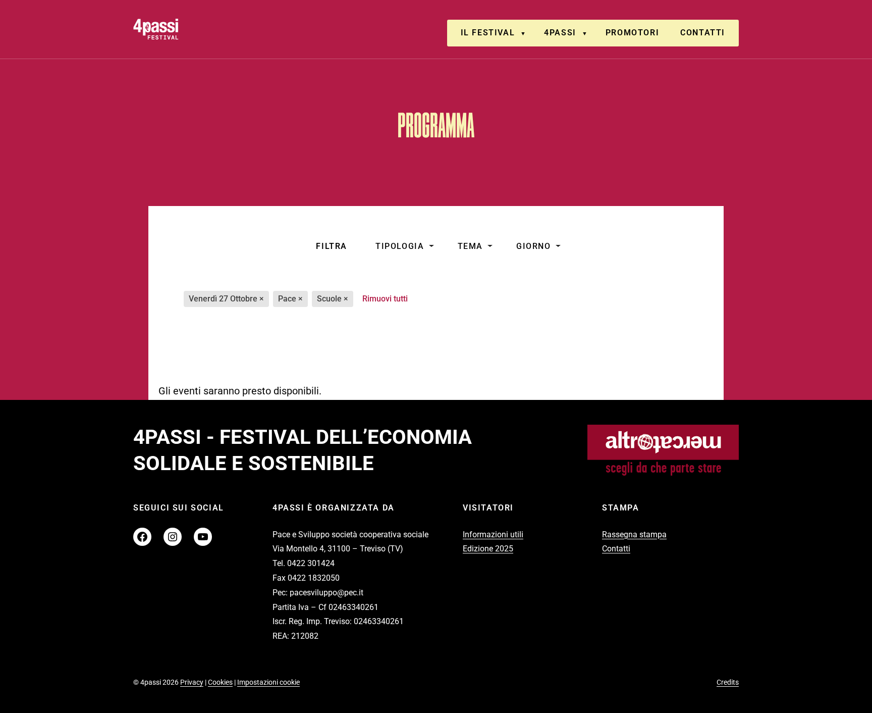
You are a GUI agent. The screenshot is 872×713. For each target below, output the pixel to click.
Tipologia (399, 246)
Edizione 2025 (488, 548)
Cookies (220, 682)
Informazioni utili (493, 534)
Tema (470, 246)
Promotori (632, 32)
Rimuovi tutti (385, 298)
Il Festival (488, 32)
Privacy (191, 682)
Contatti (702, 32)
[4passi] (184, 29)
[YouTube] (203, 537)
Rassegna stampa (634, 534)
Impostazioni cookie (268, 682)
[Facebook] (142, 537)
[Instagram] (173, 537)
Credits (728, 682)
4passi (560, 32)
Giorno (533, 246)
